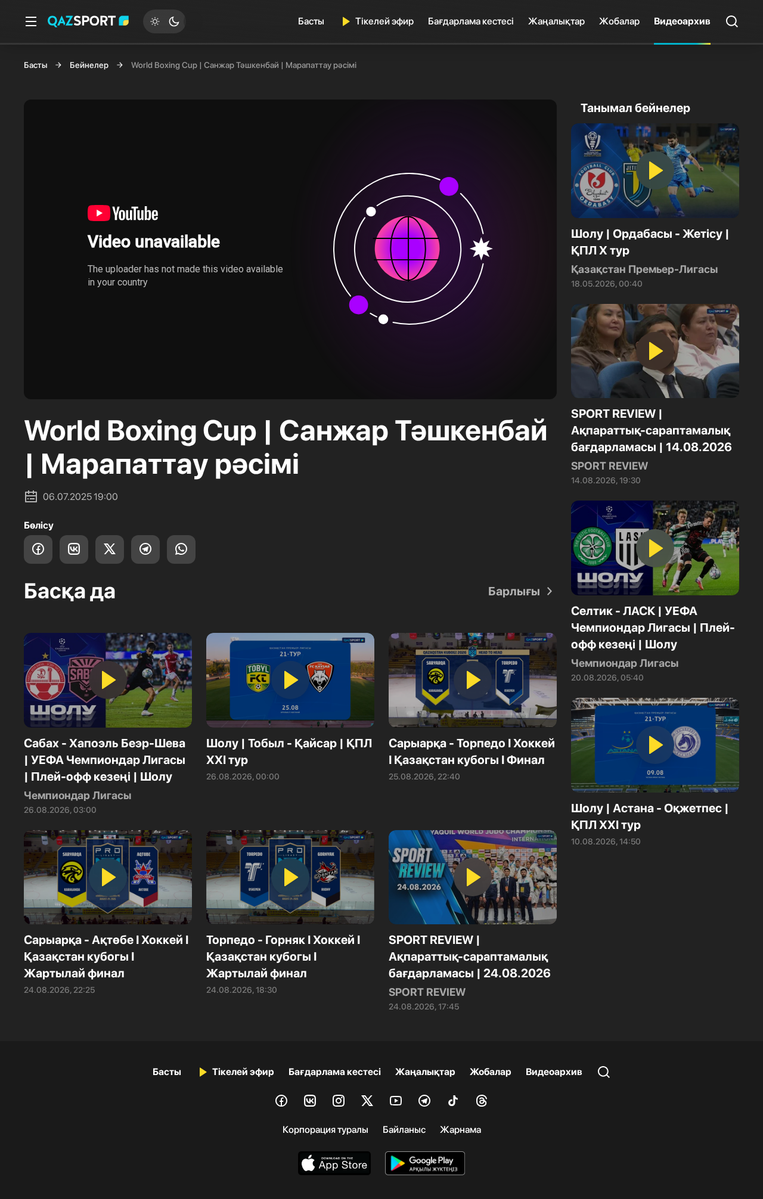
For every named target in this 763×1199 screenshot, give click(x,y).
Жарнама (460, 1129)
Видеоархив (682, 21)
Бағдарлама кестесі (471, 21)
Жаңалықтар (556, 21)
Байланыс (404, 1129)
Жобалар (619, 21)
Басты (311, 21)
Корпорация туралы (325, 1129)
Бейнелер (89, 65)
